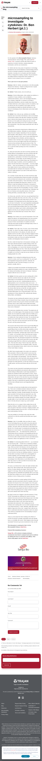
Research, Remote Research (14, 578)
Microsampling (26, 578)
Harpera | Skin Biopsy (33, 709)
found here (25, 538)
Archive (13, 639)
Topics (8, 639)
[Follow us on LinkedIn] (19, 698)
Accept (25, 756)
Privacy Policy (4, 714)
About (2, 703)
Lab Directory (18, 708)
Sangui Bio (11, 533)
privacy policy (13, 750)
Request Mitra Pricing (20, 703)
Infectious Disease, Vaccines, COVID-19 (21, 576)
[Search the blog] (38, 8)
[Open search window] (29, 2)
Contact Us (34, 2)
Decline (34, 756)
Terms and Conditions (20, 712)
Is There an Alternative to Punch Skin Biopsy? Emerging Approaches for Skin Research (20, 643)
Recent (3, 639)
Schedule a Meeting (20, 710)
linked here (23, 527)
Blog (2, 705)
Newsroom (4, 708)
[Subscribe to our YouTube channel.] (23, 698)
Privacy (28, 691)
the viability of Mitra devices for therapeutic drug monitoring (14, 650)
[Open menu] (40, 2)
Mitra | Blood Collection (34, 703)
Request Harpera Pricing (21, 705)
